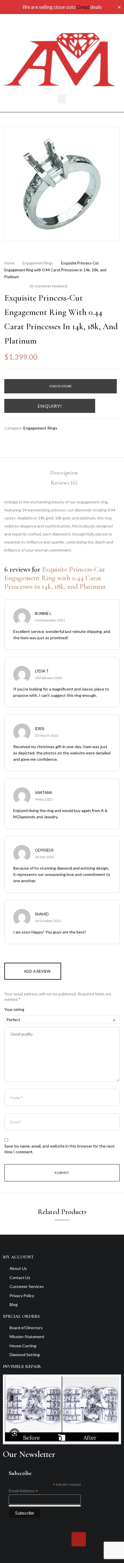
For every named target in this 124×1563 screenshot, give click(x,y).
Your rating (14, 1009)
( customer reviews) (48, 285)
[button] (62, 98)
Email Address (23, 1491)
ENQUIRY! (49, 406)
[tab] (64, 473)
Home (9, 263)
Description (64, 472)
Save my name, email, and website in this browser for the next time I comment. (59, 1149)
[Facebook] (45, 1539)
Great (83, 7)
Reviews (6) (64, 482)
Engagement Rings (37, 263)
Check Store (60, 386)
